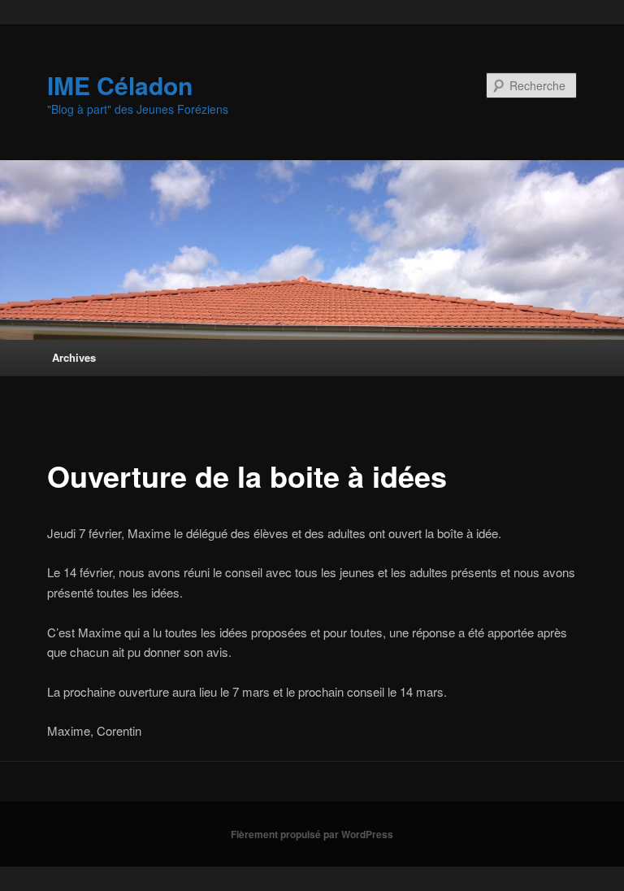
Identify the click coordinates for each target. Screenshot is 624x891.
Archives (74, 357)
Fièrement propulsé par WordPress (312, 834)
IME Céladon (120, 84)
